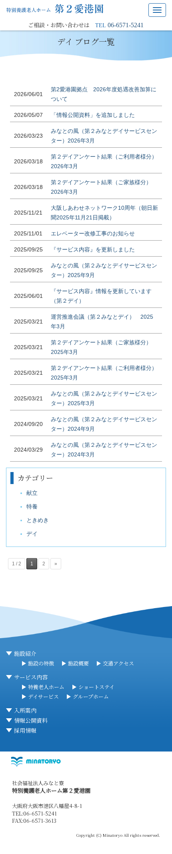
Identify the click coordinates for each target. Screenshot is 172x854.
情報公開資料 (31, 720)
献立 (32, 493)
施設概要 (78, 663)
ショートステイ (96, 687)
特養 (32, 506)
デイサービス (43, 696)
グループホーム (91, 696)
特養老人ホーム (46, 687)
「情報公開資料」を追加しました (93, 115)
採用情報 (25, 730)
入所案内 (25, 710)
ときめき (37, 520)
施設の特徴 (41, 663)
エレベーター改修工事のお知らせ (93, 233)
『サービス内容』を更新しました (93, 249)
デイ (32, 533)
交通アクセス (118, 663)
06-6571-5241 (126, 25)
